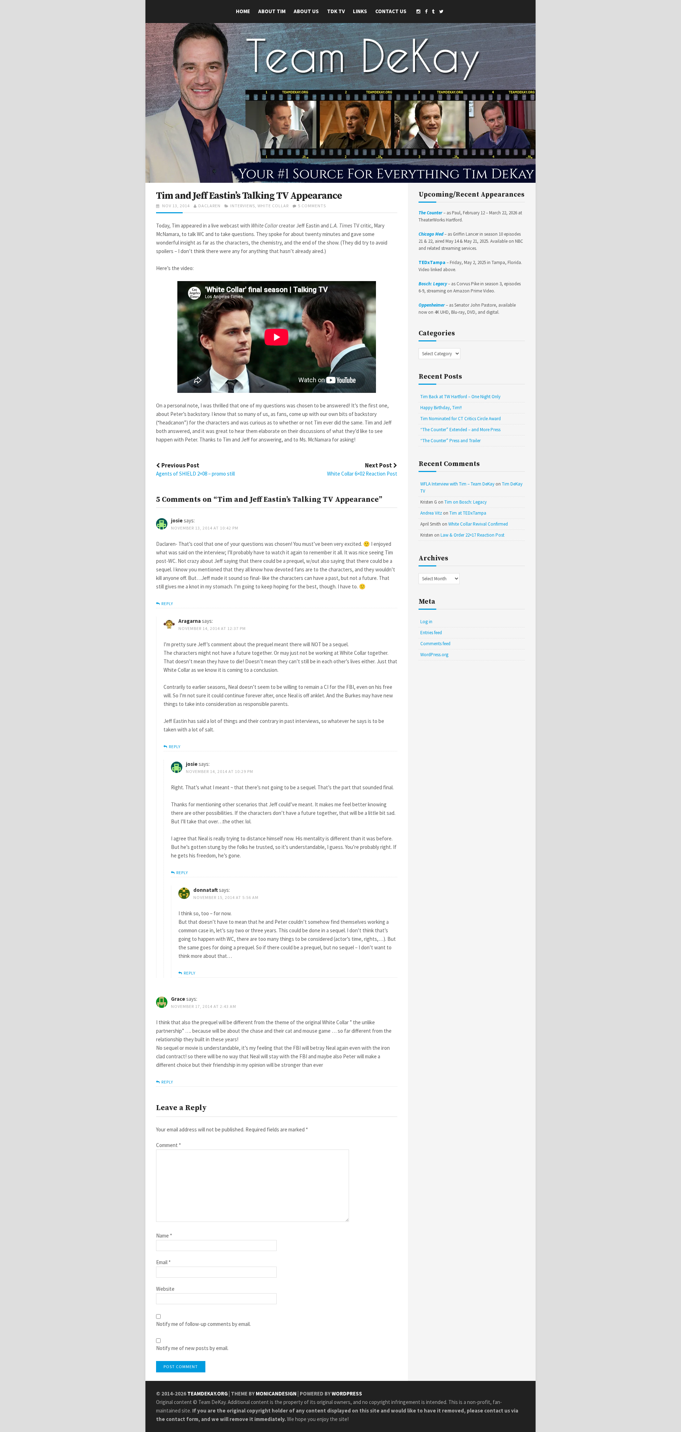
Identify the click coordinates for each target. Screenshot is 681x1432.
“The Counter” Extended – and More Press (460, 430)
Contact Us (390, 11)
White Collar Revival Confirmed (478, 524)
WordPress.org (434, 655)
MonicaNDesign (276, 1393)
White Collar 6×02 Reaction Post (362, 473)
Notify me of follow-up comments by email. (203, 1324)
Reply (167, 603)
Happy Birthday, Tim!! (441, 408)
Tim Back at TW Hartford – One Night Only (460, 397)
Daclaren (209, 205)
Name (164, 1236)
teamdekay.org (207, 1393)
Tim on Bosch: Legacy (465, 502)
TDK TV (336, 11)
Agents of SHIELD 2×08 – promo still (195, 473)
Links (360, 11)
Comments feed (435, 644)
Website (165, 1289)
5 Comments (312, 205)
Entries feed (431, 633)
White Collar (273, 205)
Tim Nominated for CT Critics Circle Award (460, 419)
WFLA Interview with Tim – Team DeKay (457, 484)
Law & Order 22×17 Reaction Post (472, 535)
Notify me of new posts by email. (192, 1348)
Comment (168, 1145)
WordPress (347, 1393)
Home (243, 11)
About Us (306, 11)
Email (163, 1263)
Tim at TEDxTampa (467, 513)
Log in (426, 622)
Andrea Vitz (431, 513)
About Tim (272, 11)
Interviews (242, 205)
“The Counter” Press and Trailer (450, 441)
